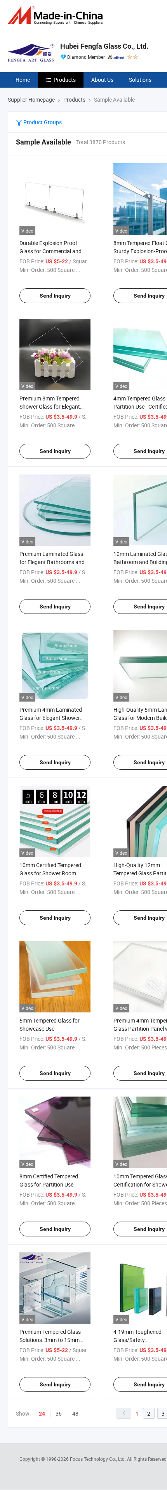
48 (75, 1413)
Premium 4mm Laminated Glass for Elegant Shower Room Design (50, 718)
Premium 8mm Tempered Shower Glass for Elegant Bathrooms (49, 406)
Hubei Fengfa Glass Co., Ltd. (104, 46)
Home (23, 79)
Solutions (140, 79)
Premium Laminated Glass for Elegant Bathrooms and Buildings (52, 562)
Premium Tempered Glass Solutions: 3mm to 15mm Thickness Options (50, 1340)
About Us (102, 79)
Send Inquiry (55, 296)
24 (42, 1414)
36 (59, 1413)
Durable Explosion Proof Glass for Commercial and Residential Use (50, 251)
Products (65, 79)
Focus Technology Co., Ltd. (98, 1459)
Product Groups (42, 122)
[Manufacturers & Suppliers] (57, 15)
